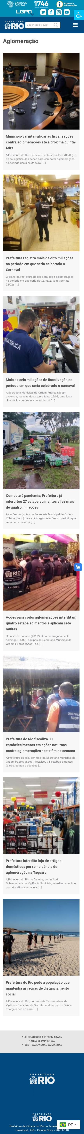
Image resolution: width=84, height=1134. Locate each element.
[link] (79, 15)
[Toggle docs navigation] (75, 25)
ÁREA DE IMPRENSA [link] (42, 1040)
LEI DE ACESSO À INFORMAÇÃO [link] (42, 1037)
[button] (55, 25)
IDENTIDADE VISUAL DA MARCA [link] (42, 1044)
